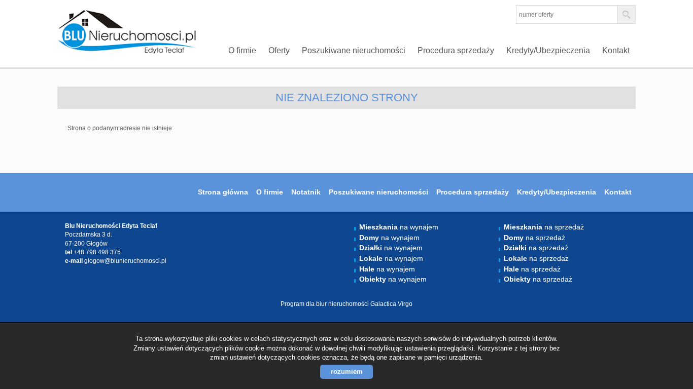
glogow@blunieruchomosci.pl (125, 260)
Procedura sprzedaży (456, 50)
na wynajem (398, 227)
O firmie (242, 50)
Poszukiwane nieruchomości (353, 50)
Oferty (279, 50)
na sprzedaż (544, 227)
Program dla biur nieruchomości (325, 303)
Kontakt (616, 50)
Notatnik (306, 192)
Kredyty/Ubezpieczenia (548, 50)
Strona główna (223, 192)
